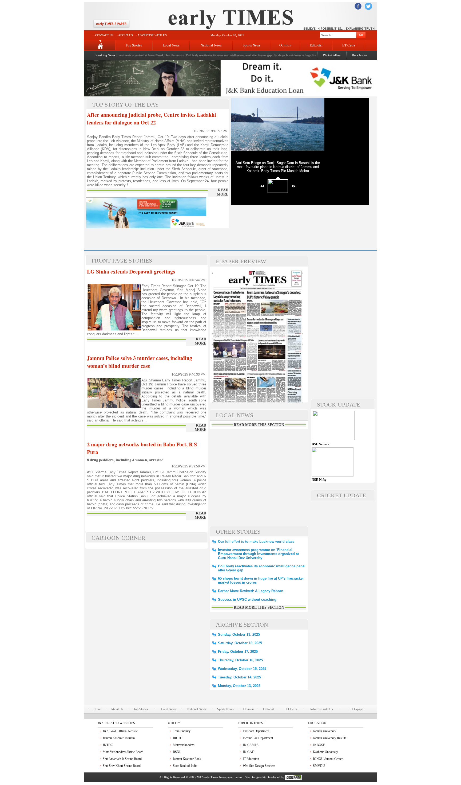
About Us (117, 709)
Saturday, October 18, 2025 (240, 643)
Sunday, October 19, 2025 (239, 634)
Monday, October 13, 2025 (239, 686)
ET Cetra (348, 45)
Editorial (316, 45)
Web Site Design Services (259, 766)
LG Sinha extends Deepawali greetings (131, 271)
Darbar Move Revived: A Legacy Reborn (250, 591)
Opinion (285, 45)
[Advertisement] (148, 237)
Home (97, 709)
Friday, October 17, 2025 (238, 652)
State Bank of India (185, 766)
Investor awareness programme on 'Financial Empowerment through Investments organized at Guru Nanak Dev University (258, 554)
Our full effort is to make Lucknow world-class (256, 542)
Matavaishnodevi (183, 745)
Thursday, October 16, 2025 (240, 660)
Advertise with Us (321, 709)
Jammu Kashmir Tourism (119, 738)
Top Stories (134, 45)
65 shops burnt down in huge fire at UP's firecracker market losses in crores (309, 55)
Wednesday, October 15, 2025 (242, 669)
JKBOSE (319, 745)
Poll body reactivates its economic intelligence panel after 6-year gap (217, 55)
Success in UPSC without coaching (247, 599)
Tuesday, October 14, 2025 (239, 677)
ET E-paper (356, 709)
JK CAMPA (251, 745)
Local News (171, 45)
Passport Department (256, 731)
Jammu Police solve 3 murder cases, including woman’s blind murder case (139, 362)
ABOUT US (125, 35)
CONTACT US (104, 35)
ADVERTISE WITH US (152, 35)
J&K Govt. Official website (120, 731)
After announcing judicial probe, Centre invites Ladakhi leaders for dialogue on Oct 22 (151, 118)
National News (211, 45)
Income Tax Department (258, 738)
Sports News (251, 45)
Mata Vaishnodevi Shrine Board (123, 752)
